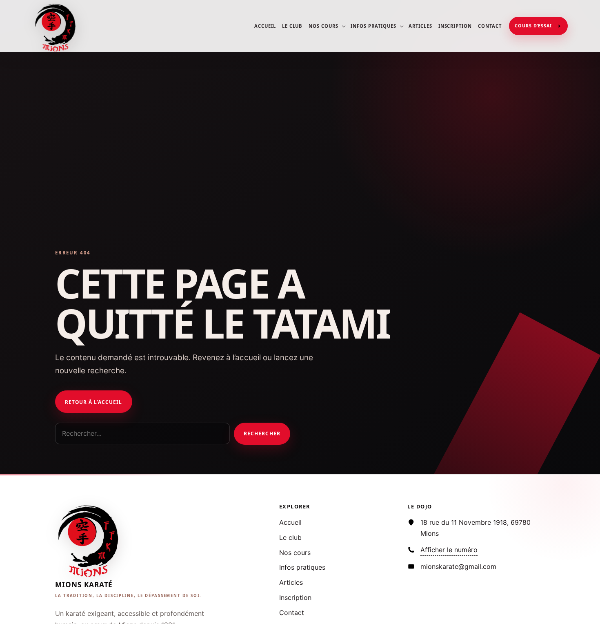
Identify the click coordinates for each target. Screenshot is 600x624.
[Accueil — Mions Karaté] (56, 26)
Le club (292, 26)
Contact (490, 26)
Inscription (455, 26)
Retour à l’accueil (93, 402)
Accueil (265, 26)
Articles (420, 26)
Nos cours (323, 26)
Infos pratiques (373, 26)
